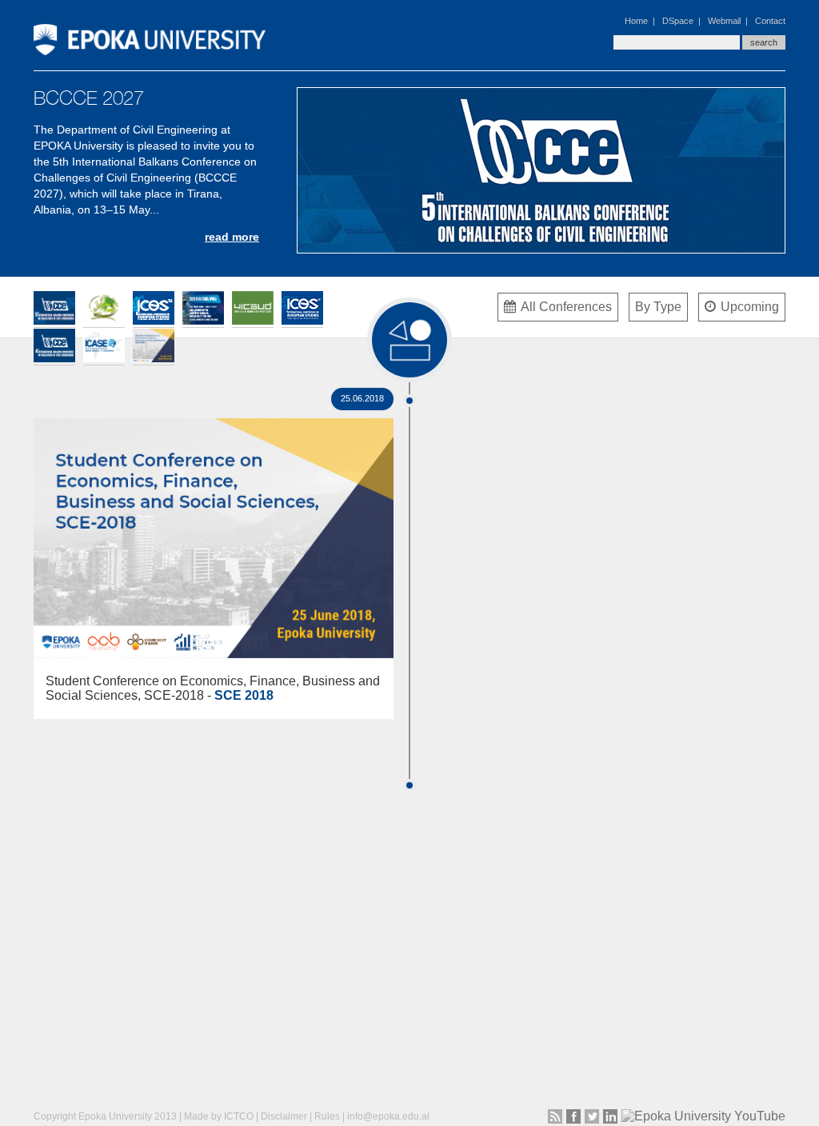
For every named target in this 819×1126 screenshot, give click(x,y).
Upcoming (750, 306)
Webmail (724, 21)
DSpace (677, 21)
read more (232, 236)
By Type (658, 306)
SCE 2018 (244, 695)
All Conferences (566, 306)
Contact (770, 21)
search (763, 42)
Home (636, 21)
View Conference (214, 525)
